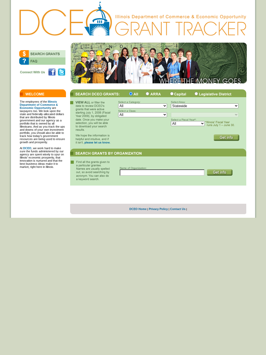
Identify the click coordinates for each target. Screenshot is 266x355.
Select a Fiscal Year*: (183, 119)
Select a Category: (129, 102)
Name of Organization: (133, 168)
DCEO (27, 148)
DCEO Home (138, 209)
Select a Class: (127, 110)
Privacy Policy (158, 209)
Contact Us (177, 209)
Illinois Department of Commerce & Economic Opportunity (39, 104)
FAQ (42, 61)
